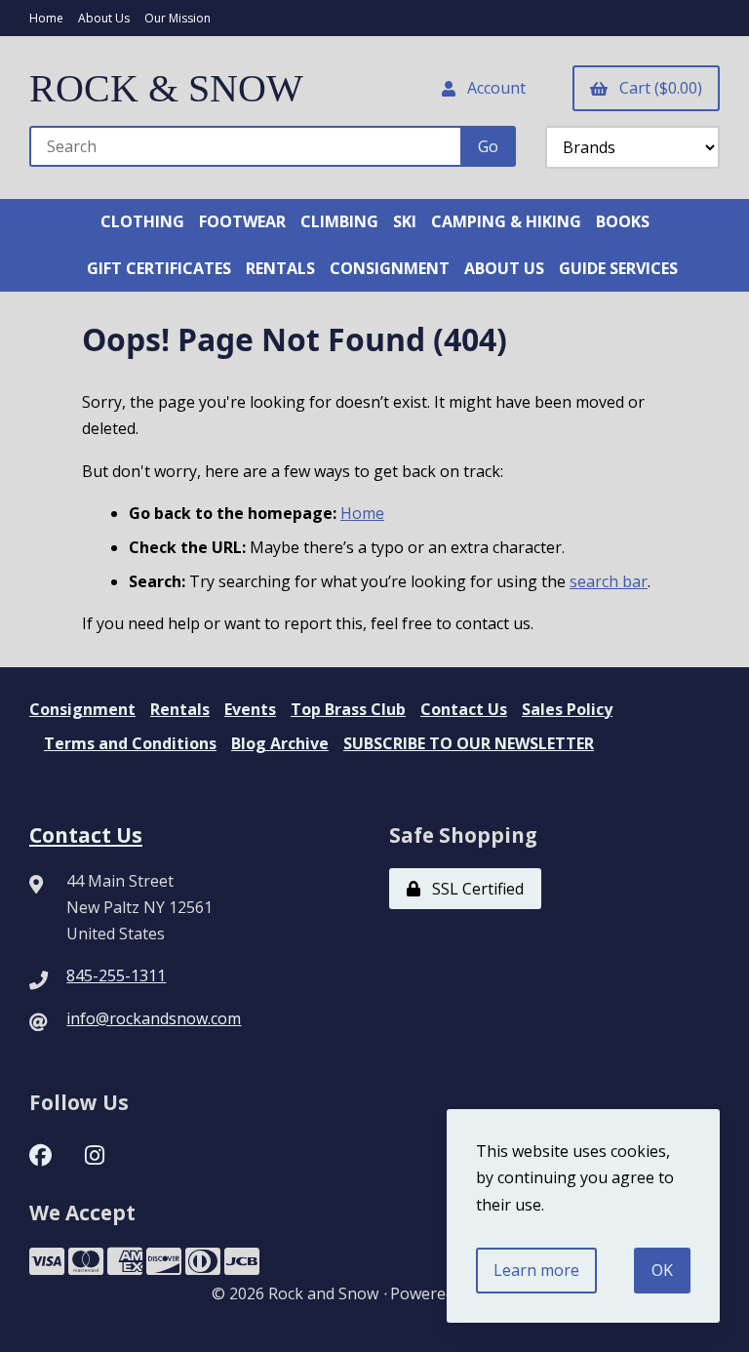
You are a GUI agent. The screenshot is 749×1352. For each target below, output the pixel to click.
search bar (609, 581)
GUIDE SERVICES (618, 268)
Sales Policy (567, 709)
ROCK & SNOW (166, 88)
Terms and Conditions (130, 743)
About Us (104, 18)
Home (46, 18)
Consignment (82, 709)
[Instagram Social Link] (94, 1152)
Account (492, 88)
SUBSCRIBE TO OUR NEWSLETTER (468, 743)
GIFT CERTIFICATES (159, 268)
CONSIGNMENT (390, 268)
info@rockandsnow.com (153, 1018)
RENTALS (280, 268)
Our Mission (177, 18)
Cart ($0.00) (656, 88)
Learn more (536, 1270)
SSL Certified (474, 888)
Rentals (180, 709)
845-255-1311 (116, 975)
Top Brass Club (348, 709)
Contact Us (463, 709)
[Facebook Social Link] (40, 1152)
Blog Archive (280, 743)
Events (250, 709)
